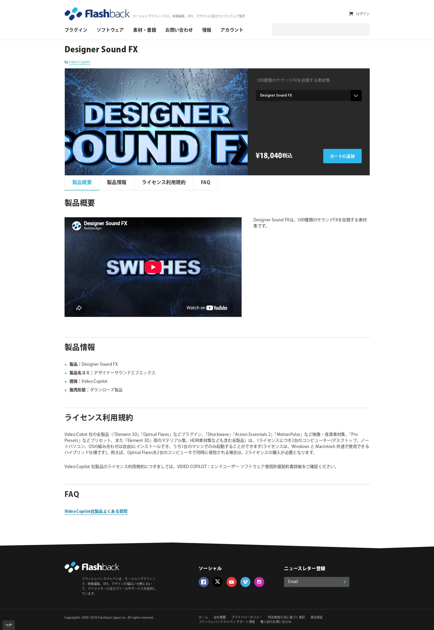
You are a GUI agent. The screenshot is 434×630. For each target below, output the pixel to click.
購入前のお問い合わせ (275, 622)
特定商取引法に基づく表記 (286, 617)
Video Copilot (79, 62)
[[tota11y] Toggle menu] (9, 625)
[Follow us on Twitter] (217, 582)
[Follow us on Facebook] (204, 582)
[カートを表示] (351, 13)
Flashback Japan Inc (112, 618)
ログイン (362, 14)
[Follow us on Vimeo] (245, 582)
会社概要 (219, 617)
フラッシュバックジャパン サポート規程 (227, 622)
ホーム (203, 617)
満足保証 (316, 617)
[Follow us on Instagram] (259, 582)
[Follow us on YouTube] (232, 582)
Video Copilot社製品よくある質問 (96, 512)
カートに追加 (342, 156)
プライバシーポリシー (246, 617)
